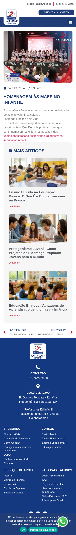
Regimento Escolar (52, 484)
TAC (44, 479)
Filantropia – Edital (52, 500)
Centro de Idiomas (14, 479)
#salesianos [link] (37, 135)
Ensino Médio (49, 434)
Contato (8, 463)
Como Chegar (12, 442)
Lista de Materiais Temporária (52, 490)
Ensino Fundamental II (54, 442)
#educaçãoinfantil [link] (15, 140)
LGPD (7, 454)
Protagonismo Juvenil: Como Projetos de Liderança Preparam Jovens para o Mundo (35, 253)
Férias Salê (10, 484)
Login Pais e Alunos (53, 475)
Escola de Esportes (14, 488)
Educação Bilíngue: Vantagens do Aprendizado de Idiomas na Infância (38, 307)
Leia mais (14, 205)
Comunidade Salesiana (17, 438)
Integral (8, 475)
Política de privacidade (16, 459)
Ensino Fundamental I (54, 438)
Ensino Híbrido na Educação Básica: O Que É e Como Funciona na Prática (37, 196)
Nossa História (12, 434)
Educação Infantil (51, 447)
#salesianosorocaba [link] (16, 135)
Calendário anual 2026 (54, 496)
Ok (23, 529)
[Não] (70, 523)
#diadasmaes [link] (54, 135)
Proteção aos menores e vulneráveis (17, 449)
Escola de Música (14, 492)
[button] (70, 22)
